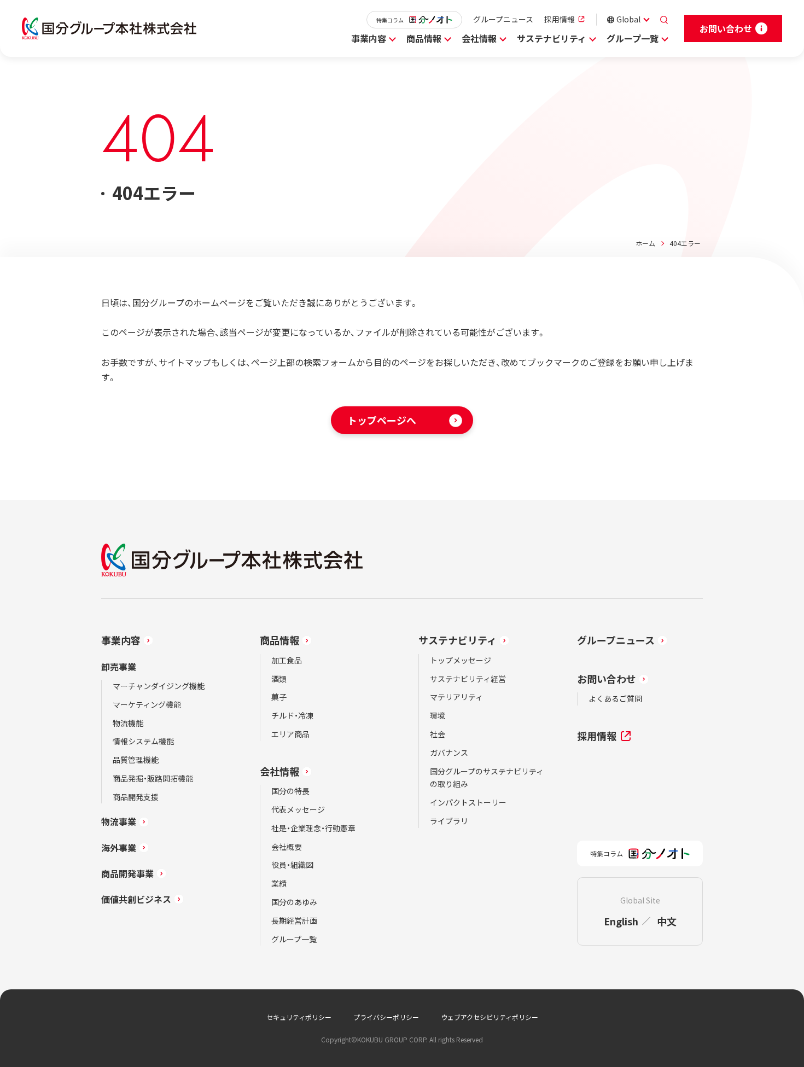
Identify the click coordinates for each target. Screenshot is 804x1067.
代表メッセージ (298, 809)
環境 (437, 715)
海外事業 (118, 847)
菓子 (279, 696)
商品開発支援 (136, 796)
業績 (279, 883)
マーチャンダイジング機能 (159, 685)
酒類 (279, 678)
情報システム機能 (143, 741)
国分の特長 (290, 790)
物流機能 (128, 723)
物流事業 (118, 821)
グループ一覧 (633, 38)
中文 (667, 921)
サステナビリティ (551, 38)
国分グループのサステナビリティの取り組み (487, 778)
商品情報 (423, 38)
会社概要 (286, 846)
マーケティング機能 (147, 704)
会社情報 (479, 38)
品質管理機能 (136, 759)
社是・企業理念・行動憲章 (313, 828)
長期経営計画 (294, 920)
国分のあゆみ (294, 901)
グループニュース (503, 19)
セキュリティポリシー (298, 1017)
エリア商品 (290, 733)
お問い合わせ (606, 679)
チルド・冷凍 (292, 715)
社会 (437, 733)
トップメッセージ (460, 660)
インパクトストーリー (468, 802)
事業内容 (368, 38)
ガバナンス (449, 752)
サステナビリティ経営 (468, 678)
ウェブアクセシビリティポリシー (489, 1017)
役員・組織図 (292, 864)
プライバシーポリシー (386, 1017)
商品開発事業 (127, 873)
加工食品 (286, 660)
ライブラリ (449, 820)
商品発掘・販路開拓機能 (153, 778)
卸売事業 (118, 666)
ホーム (645, 243)
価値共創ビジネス (136, 899)
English (621, 921)
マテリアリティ (456, 696)
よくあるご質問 (615, 698)
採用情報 (559, 19)
